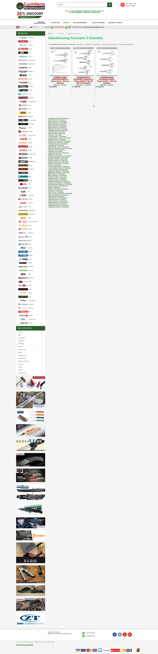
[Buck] (30, 475)
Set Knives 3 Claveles (56, 192)
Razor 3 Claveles (54, 187)
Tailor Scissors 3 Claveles (57, 201)
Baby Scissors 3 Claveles (57, 121)
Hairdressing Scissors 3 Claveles (60, 148)
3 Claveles (61, 33)
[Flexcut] (30, 430)
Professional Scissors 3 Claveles (60, 184)
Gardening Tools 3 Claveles (58, 147)
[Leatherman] (30, 574)
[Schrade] (30, 590)
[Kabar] (30, 552)
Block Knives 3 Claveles (57, 124)
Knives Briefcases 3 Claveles (59, 166)
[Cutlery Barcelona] (30, 6)
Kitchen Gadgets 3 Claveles (58, 157)
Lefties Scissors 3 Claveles (58, 169)
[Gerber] (30, 535)
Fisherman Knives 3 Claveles (59, 142)
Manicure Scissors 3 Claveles (59, 172)
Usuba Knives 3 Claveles (57, 204)
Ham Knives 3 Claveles (56, 150)
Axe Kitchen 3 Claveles (56, 120)
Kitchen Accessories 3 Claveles (59, 156)
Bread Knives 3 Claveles (57, 127)
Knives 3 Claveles (54, 165)
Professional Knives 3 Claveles (59, 183)
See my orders (98, 22)
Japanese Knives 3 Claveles (58, 153)
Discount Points (115, 22)
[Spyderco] (30, 604)
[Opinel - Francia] (30, 416)
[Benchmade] (30, 445)
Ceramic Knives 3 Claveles (58, 130)
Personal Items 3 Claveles (57, 180)
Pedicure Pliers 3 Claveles (57, 177)
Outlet (66, 22)
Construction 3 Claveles (57, 136)
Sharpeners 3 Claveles (56, 196)
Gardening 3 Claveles (56, 145)
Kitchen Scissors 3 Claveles (58, 162)
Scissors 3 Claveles (55, 190)
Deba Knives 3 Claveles (57, 139)
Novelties (55, 22)
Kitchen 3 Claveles (55, 154)
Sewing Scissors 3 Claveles (58, 195)
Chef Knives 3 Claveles (56, 132)
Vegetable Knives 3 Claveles (58, 205)
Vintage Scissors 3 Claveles (58, 207)
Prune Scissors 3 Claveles (57, 186)
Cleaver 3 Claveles (55, 135)
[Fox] (30, 522)
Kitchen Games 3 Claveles (57, 159)
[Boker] (30, 459)
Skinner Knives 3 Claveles (57, 198)
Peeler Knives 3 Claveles (57, 178)
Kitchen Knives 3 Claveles (57, 160)
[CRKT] (30, 508)
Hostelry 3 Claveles (55, 151)
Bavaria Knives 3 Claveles (57, 123)
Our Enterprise (79, 22)
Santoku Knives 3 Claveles (58, 189)
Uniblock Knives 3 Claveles (58, 202)
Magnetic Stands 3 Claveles (58, 171)
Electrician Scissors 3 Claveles (59, 141)
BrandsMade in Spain (39, 22)
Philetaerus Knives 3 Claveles (59, 181)
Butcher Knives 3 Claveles (58, 129)
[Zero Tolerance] (30, 619)
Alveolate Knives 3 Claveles (58, 118)
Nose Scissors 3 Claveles (57, 175)
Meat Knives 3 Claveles (56, 174)
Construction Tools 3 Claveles (59, 138)
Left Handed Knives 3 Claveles (59, 168)
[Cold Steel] (30, 492)
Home (52, 33)
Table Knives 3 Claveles (57, 199)
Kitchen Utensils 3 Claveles (58, 163)
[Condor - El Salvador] (30, 400)
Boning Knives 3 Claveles (57, 126)
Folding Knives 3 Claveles (57, 144)
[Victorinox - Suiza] (30, 383)
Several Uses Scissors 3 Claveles (60, 193)
